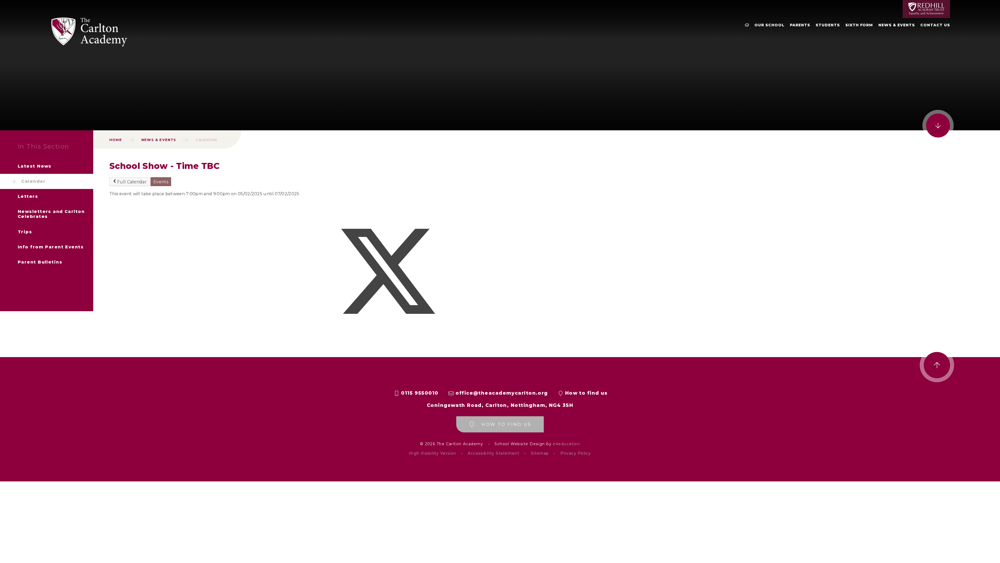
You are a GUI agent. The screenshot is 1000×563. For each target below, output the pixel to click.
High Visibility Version (432, 453)
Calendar (206, 140)
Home (115, 140)
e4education (566, 444)
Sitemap (540, 453)
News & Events (158, 140)
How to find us (586, 393)
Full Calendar (132, 181)
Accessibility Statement (493, 453)
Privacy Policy (575, 453)
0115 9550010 (419, 393)
